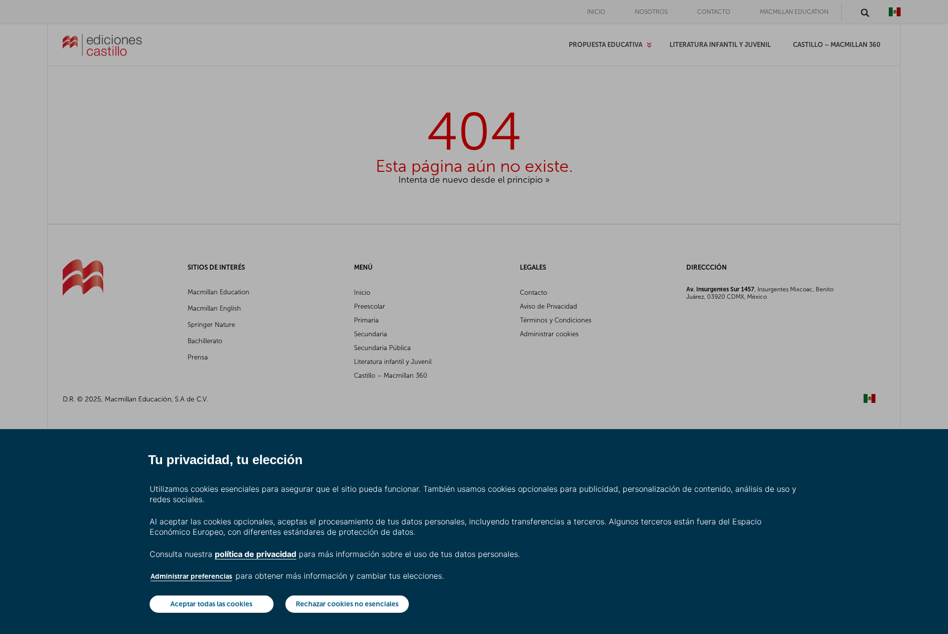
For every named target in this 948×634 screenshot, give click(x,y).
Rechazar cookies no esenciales (347, 604)
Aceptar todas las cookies (211, 604)
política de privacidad (255, 554)
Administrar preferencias (191, 576)
